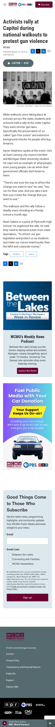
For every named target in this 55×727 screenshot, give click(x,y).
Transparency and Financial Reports (23, 667)
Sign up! (27, 597)
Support (10, 680)
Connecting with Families (26, 559)
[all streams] (51, 723)
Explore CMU (12, 687)
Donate (45, 4)
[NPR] (11, 705)
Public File (11, 674)
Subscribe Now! (27, 370)
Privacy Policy (12, 660)
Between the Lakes (22, 554)
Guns (31, 254)
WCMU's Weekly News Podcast (27, 339)
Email (10, 534)
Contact (10, 654)
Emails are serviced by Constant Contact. (26, 586)
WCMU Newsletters (23, 563)
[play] (5, 723)
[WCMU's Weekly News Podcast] (27, 305)
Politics (16, 254)
